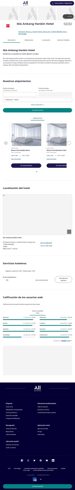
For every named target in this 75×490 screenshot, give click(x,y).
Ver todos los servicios (63, 279)
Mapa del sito (9, 431)
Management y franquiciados (14, 409)
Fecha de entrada (10, 89)
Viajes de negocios (43, 406)
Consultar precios (37, 486)
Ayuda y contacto (11, 447)
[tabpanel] (37, 148)
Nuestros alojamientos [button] (17, 81)
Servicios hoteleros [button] (14, 263)
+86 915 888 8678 (46, 243)
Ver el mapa (22, 34)
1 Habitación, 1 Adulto (11, 100)
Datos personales (52, 468)
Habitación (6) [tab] (37, 118)
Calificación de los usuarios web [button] (23, 297)
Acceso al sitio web (11, 428)
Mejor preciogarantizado (68, 24)
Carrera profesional (11, 412)
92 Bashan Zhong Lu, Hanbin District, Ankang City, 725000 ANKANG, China (42, 32)
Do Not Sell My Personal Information (43, 470)
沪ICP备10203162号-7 (43, 475)
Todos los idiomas (11, 434)
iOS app (40, 431)
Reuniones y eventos (43, 409)
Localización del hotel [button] (16, 188)
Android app (41, 434)
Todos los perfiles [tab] (37, 312)
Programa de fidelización (13, 418)
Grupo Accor (9, 406)
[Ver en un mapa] (37, 214)
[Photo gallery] (37, 13)
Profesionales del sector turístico (47, 412)
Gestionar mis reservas (12, 444)
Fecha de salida (46, 89)
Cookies (63, 468)
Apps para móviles (43, 428)
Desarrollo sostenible (12, 415)
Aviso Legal (26, 470)
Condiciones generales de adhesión (34, 468)
